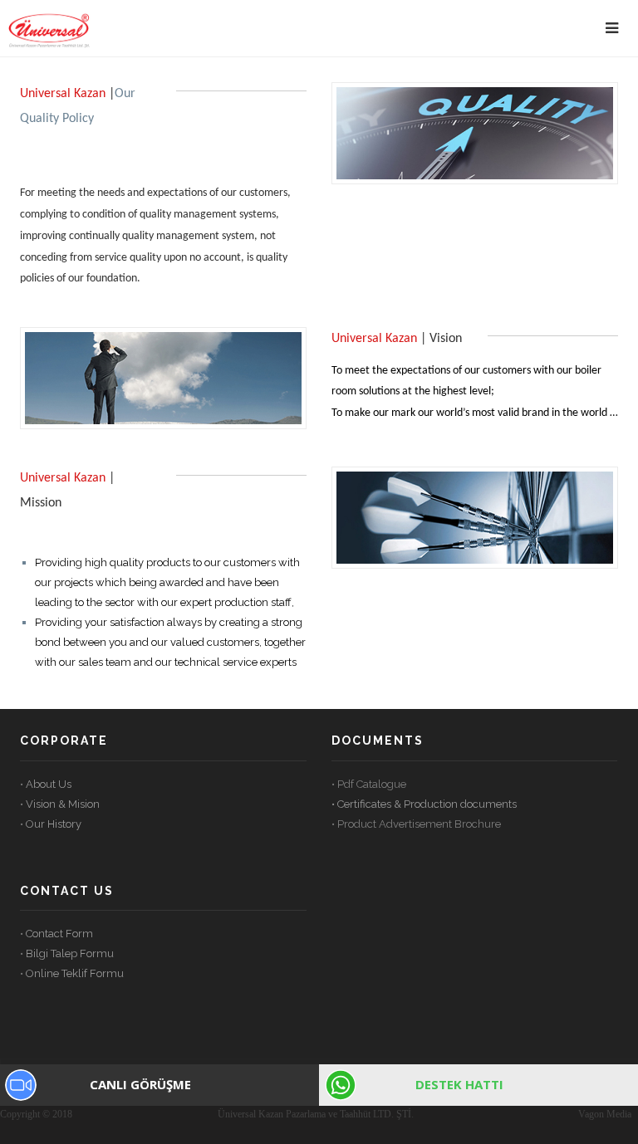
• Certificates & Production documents (424, 804)
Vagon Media (604, 1114)
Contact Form (58, 933)
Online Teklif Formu (75, 973)
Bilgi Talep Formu (70, 953)
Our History (53, 824)
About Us (48, 784)
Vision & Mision (63, 804)
